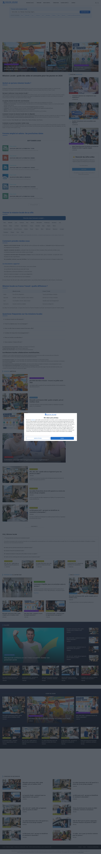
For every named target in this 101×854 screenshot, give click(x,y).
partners (33, 419)
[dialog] (50, 427)
